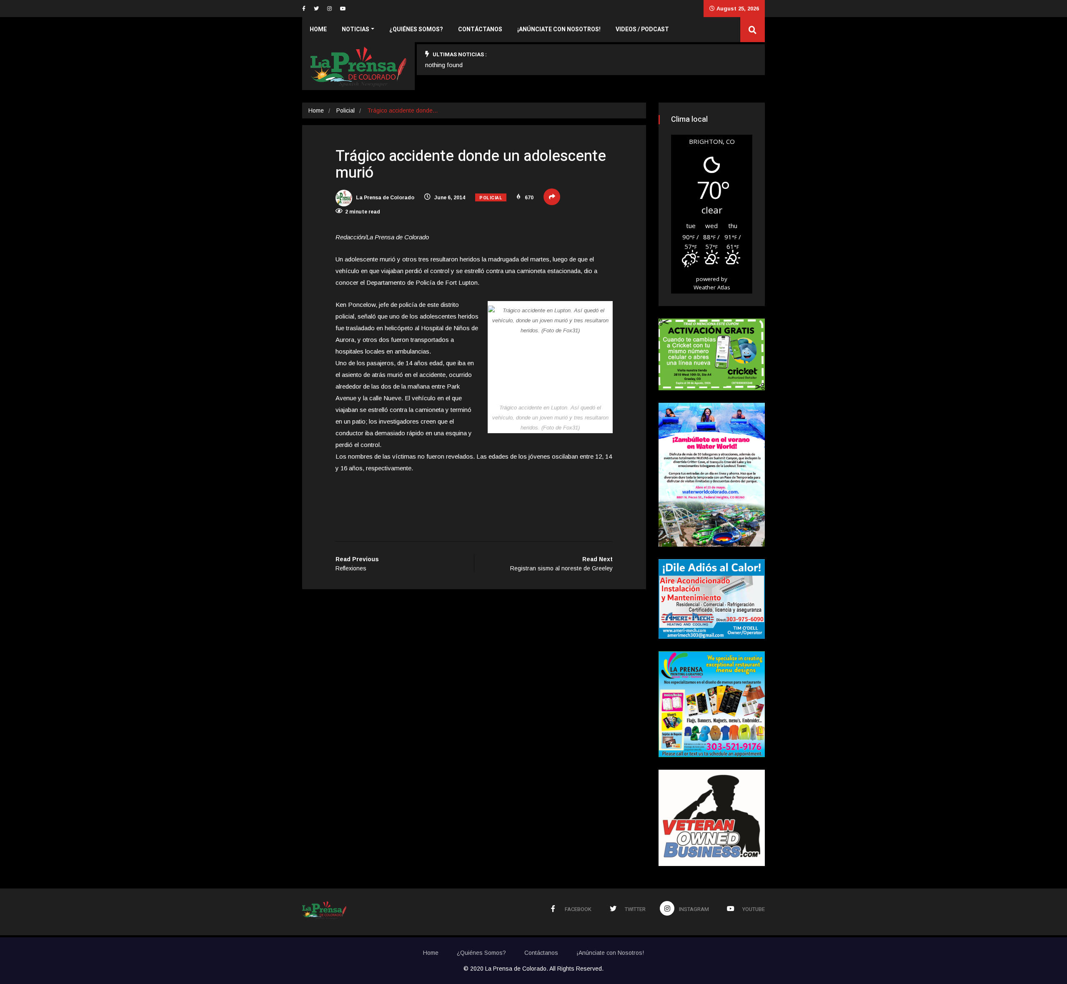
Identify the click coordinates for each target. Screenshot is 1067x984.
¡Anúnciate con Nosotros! (559, 29)
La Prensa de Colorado (384, 198)
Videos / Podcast (642, 29)
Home (318, 29)
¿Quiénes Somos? (416, 29)
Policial (345, 110)
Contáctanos (480, 29)
